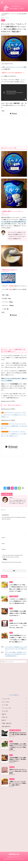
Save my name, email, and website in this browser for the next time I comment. (12, 556)
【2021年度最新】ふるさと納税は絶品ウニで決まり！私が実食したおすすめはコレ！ (18, 613)
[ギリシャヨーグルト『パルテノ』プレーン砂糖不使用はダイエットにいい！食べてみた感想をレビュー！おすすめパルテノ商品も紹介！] (15, 488)
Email (3, 543)
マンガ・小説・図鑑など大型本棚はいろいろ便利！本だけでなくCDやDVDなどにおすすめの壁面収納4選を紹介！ (16, 654)
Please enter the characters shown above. (12, 562)
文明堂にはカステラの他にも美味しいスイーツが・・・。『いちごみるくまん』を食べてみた (18, 625)
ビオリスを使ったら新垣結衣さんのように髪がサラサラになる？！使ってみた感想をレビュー (16, 648)
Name (3, 537)
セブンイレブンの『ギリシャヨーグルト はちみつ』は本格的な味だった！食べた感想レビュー (14, 426)
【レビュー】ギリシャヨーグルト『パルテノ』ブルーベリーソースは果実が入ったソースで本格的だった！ (13, 414)
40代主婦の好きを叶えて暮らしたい (14, 857)
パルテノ (23, 79)
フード (4, 509)
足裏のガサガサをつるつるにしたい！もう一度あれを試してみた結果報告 (18, 771)
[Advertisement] (14, 131)
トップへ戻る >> (14, 695)
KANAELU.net (14, 854)
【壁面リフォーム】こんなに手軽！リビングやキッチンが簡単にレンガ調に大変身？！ (18, 783)
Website (4, 549)
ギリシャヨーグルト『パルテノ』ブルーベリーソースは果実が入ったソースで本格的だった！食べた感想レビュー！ (13, 434)
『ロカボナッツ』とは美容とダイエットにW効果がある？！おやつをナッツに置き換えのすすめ (18, 601)
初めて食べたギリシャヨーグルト (14, 67)
